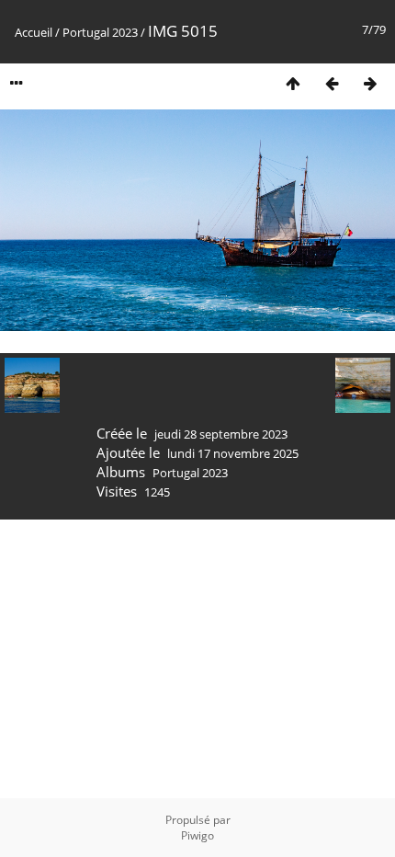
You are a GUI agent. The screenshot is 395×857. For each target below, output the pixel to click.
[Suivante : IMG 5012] (370, 83)
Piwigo (197, 835)
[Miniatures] (293, 83)
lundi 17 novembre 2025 (233, 453)
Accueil (33, 32)
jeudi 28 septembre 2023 (221, 434)
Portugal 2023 (100, 32)
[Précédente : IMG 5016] (331, 83)
